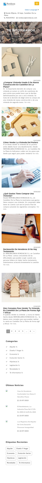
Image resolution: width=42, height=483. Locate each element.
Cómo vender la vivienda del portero (20, 142)
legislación (14, 365)
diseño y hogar (16, 350)
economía (13, 354)
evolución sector (16, 358)
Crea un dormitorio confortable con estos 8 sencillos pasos (26, 394)
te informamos (15, 373)
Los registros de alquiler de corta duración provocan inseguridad (26, 424)
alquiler (13, 347)
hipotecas (13, 361)
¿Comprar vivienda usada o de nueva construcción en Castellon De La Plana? (21, 84)
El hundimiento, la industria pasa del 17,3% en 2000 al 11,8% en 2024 (26, 409)
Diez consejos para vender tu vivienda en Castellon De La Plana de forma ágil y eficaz (21, 310)
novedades (14, 369)
